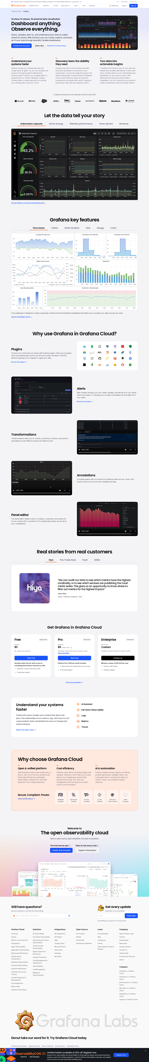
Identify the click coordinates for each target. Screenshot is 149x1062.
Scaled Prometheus (40, 957)
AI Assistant (15, 943)
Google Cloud (59, 943)
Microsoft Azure (60, 947)
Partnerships (123, 940)
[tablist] (74, 124)
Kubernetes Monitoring (19, 953)
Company (92, 5)
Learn (76, 5)
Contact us (118, 658)
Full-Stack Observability (41, 937)
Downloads (80, 940)
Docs (84, 5)
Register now (121, 1055)
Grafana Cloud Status (19, 990)
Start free (31, 658)
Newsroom (123, 943)
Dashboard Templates (84, 943)
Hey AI (121, 960)
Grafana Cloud (33, 5)
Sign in (124, 6)
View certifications (25, 799)
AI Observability (38, 934)
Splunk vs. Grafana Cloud (128, 999)
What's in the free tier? (19, 940)
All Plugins (58, 937)
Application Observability (20, 950)
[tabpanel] (74, 166)
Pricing (56, 5)
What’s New (15, 986)
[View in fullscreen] (107, 355)
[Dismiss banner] (145, 1050)
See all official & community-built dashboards (27, 203)
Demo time (39, 46)
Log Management (39, 969)
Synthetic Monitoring (18, 968)
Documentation (103, 934)
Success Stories (125, 947)
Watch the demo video (25, 730)
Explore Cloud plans (87, 850)
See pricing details (73, 682)
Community (102, 940)
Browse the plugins (18, 362)
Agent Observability (18, 947)
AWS (56, 940)
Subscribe (131, 916)
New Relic (58, 956)
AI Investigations (17, 983)
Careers (122, 937)
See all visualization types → (21, 317)
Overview (14, 934)
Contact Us (123, 950)
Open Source (65, 5)
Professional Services (127, 956)
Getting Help (123, 953)
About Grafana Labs (126, 934)
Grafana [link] (26, 11)
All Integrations (60, 934)
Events (100, 943)
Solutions (46, 5)
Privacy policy (121, 921)
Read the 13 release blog (56, 46)
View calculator (63, 653)
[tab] (31, 124)
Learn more (75, 2)
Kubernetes (59, 950)
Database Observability (19, 962)
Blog (99, 937)
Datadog (58, 953)
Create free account (21, 46)
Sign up (133, 6)
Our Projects (80, 934)
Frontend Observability (19, 965)
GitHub (78, 937)
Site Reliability (38, 966)
